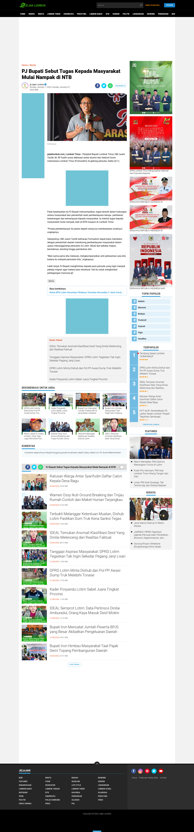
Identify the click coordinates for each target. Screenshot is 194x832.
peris (47, 803)
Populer (169, 5)
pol (73, 803)
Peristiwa (81, 14)
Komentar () (120, 86)
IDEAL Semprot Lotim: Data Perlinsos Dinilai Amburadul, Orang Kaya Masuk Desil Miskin (85, 610)
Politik (126, 14)
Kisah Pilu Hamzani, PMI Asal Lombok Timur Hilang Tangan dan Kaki (151, 473)
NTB (107, 14)
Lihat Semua (74, 664)
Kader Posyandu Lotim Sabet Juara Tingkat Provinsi (84, 591)
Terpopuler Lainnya (151, 424)
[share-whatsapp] (110, 85)
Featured (142, 320)
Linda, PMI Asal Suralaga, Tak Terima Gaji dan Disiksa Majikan (150, 484)
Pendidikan (163, 14)
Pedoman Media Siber (148, 778)
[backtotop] (97, 764)
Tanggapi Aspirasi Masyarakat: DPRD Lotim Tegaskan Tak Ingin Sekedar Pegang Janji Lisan (87, 553)
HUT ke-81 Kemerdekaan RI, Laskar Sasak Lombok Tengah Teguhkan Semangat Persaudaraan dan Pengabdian (155, 413)
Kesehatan (50, 785)
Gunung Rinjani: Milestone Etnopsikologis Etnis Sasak (147, 545)
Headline (142, 339)
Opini (21, 796)
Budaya (175, 14)
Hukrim (116, 14)
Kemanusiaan (25, 785)
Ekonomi (151, 14)
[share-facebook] (97, 85)
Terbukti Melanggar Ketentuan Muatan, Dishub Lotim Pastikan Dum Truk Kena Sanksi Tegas (87, 516)
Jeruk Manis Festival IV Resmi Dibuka (149, 524)
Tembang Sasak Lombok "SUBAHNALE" (152, 355)
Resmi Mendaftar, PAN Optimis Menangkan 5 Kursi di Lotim (149, 463)
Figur (140, 332)
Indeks (32, 14)
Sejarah (141, 326)
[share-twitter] (103, 85)
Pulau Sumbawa (52, 800)
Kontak (163, 778)
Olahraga (102, 792)
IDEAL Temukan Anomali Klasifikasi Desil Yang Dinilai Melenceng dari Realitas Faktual (87, 535)
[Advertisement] (97, 39)
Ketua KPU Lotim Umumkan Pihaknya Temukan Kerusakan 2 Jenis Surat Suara (87, 292)
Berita (41, 14)
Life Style (76, 785)
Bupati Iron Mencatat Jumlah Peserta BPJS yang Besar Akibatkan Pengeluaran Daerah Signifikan (84, 632)
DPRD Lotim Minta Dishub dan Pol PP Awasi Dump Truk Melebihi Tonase (85, 572)
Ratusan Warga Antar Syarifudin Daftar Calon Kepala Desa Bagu (86, 478)
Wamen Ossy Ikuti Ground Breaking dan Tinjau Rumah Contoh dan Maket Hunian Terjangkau (87, 497)
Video (100, 800)
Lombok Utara (104, 789)
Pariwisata (69, 14)
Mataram (23, 792)
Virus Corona (25, 803)
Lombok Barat (96, 14)
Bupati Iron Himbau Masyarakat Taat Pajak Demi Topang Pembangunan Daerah (84, 648)
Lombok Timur (53, 14)
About (134, 778)
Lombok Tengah (52, 789)
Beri (21, 778)
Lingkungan (138, 14)
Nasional (76, 792)
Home (22, 14)
